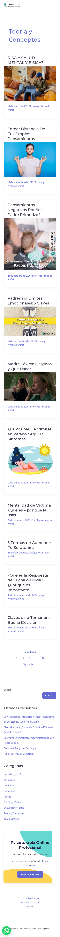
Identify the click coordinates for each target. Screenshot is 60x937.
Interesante (10, 791)
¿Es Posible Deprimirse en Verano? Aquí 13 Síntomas (30, 434)
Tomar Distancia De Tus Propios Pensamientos (26, 134)
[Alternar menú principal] (53, 5)
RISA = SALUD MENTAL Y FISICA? (25, 60)
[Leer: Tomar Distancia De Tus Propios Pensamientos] (30, 159)
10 (43, 658)
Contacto (30, 906)
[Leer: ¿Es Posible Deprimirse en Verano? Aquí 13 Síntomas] (30, 459)
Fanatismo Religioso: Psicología (20, 748)
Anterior (30, 652)
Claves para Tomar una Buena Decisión (29, 620)
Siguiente (30, 664)
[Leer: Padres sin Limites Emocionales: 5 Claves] (30, 321)
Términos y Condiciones (30, 902)
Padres (7, 796)
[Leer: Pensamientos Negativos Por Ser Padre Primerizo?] (30, 244)
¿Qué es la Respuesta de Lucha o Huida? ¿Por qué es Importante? (28, 582)
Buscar (7, 689)
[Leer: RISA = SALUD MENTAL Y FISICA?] (30, 83)
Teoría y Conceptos (14, 813)
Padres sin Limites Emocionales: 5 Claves (28, 301)
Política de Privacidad (30, 898)
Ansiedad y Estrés (13, 774)
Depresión (9, 785)
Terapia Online (11, 818)
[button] (6, 930)
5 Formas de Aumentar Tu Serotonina (29, 545)
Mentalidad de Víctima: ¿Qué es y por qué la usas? (30, 510)
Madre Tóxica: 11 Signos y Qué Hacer (30, 366)
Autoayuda (9, 780)
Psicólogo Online (12, 802)
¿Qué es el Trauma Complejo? (19, 753)
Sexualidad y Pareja (14, 807)
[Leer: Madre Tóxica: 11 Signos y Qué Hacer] (30, 386)
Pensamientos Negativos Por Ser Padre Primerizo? (25, 210)
